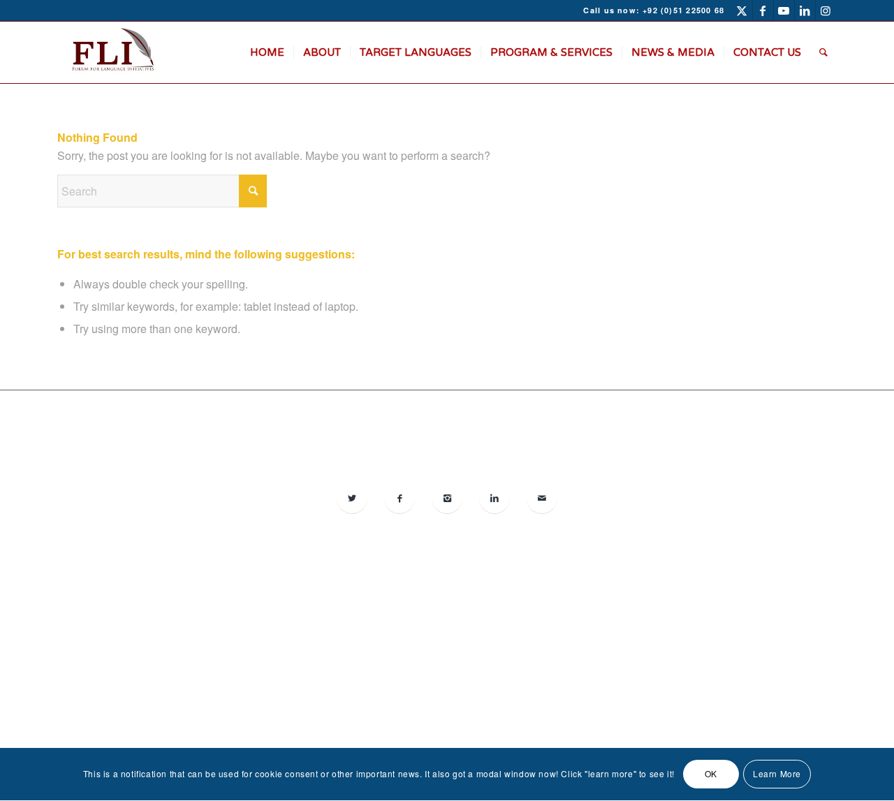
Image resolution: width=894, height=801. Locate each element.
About (398, 676)
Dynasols (736, 647)
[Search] (823, 52)
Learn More (777, 774)
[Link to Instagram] (826, 10)
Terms (494, 676)
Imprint (428, 676)
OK (711, 774)
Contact (462, 676)
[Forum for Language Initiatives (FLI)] (111, 52)
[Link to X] (742, 10)
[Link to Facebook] (763, 10)
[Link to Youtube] (784, 10)
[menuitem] (267, 52)
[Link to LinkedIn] (805, 10)
